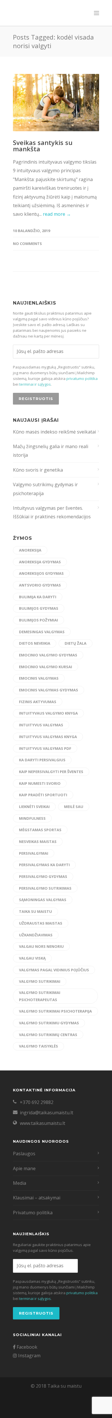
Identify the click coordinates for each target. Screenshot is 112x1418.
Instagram (28, 1355)
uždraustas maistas (40, 923)
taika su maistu (35, 911)
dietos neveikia (34, 643)
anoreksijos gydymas (41, 573)
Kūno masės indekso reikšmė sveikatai (54, 432)
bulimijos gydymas (38, 608)
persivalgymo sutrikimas (45, 888)
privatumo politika (82, 378)
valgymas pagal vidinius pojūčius (54, 969)
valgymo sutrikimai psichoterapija (55, 1011)
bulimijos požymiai (38, 620)
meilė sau (73, 806)
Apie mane (24, 1168)
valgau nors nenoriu (41, 946)
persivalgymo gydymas (43, 876)
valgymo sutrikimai (39, 981)
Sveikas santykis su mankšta (42, 145)
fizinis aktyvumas (37, 701)
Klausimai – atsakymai (36, 1198)
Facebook (26, 1347)
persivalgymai (33, 853)
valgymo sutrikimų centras (48, 1034)
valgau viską (32, 958)
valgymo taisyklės (38, 1046)
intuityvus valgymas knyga (48, 736)
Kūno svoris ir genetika (38, 470)
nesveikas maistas (38, 841)
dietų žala (75, 643)
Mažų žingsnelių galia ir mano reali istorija (50, 450)
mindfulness (32, 818)
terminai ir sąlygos (35, 384)
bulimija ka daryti (37, 596)
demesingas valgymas (42, 631)
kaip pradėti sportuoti (43, 794)
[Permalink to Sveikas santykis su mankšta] (56, 102)
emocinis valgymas (39, 678)
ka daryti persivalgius (42, 759)
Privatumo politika (33, 1212)
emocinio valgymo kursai (45, 666)
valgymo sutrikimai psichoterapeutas (39, 996)
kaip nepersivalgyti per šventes (51, 771)
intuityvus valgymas (41, 724)
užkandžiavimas (36, 935)
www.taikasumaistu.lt (42, 1123)
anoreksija (30, 550)
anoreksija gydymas (40, 561)
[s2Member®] (28, 1414)
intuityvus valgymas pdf (45, 748)
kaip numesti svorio (40, 783)
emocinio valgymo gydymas (48, 655)
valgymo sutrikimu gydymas (49, 1022)
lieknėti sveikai (34, 806)
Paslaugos (24, 1153)
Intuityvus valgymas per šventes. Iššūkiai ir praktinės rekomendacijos (52, 512)
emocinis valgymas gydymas (48, 690)
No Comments (27, 243)
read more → (57, 214)
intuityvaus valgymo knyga (48, 713)
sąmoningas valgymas (42, 899)
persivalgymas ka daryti (44, 864)
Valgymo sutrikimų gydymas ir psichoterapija (45, 488)
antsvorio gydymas (40, 585)
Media (19, 1183)
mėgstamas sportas (40, 829)
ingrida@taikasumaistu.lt (46, 1112)
